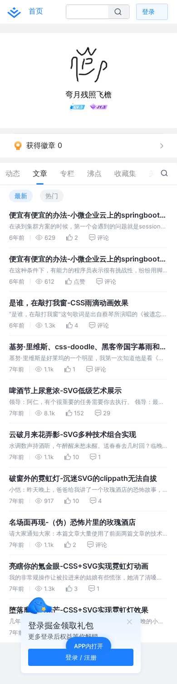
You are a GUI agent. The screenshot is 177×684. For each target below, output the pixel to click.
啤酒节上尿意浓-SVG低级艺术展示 (65, 390)
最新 (21, 196)
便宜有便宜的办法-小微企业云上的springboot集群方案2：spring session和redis (88, 215)
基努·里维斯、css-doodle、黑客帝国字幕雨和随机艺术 (88, 347)
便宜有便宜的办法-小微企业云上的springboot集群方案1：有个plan (88, 259)
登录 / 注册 (81, 657)
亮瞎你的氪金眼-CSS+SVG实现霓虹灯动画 (78, 565)
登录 (148, 11)
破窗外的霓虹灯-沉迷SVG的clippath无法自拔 (83, 478)
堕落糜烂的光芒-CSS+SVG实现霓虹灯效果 (78, 609)
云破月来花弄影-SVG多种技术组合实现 (72, 434)
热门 (51, 196)
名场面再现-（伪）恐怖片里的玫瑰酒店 (72, 522)
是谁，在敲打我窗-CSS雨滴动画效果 (68, 302)
